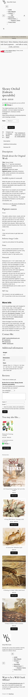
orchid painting (21, 136)
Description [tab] (7, 141)
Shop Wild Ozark (11, 2)
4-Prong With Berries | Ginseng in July (14, 519)
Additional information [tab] (10, 144)
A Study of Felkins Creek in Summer (14, 623)
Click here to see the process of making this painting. (14, 204)
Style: (4, 120)
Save (3, 51)
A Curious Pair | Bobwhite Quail (14, 547)
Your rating (5, 390)
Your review (6, 392)
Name (4, 402)
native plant (18, 134)
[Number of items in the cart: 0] (3, 28)
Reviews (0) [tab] (7, 147)
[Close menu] (7, 6)
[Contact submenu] (13, 13)
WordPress (11, 693)
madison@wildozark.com (13, 338)
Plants (7, 137)
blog (9, 321)
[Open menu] (3, 16)
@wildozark (7, 340)
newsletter (11, 325)
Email (4, 404)
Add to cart (11, 127)
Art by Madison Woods (11, 50)
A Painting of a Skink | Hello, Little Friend (14, 590)
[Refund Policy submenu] (17, 18)
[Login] (24, 15)
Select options (6, 448)
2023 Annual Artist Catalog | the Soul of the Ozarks (14, 489)
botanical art (21, 133)
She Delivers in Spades (14, 313)
